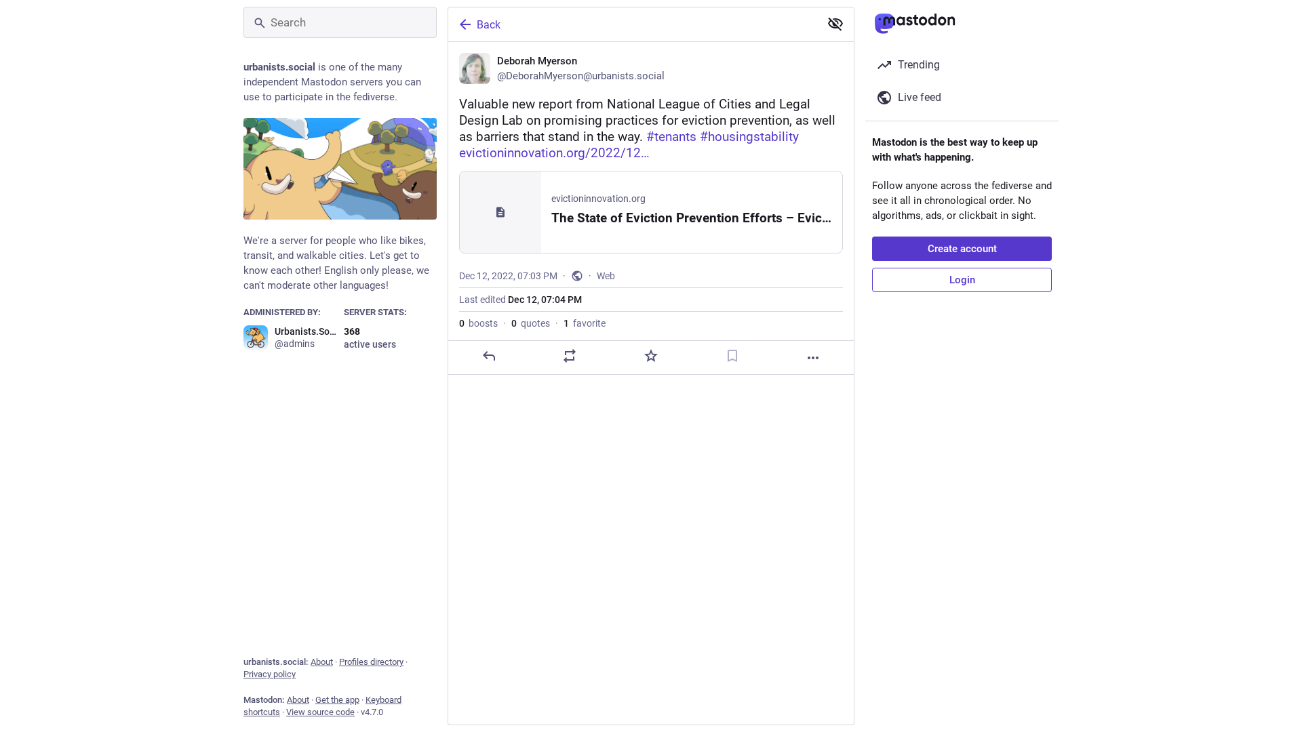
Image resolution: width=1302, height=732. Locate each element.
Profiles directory (371, 662)
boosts (478, 323)
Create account (962, 249)
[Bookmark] (732, 356)
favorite (585, 323)
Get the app (337, 700)
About (322, 662)
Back (488, 24)
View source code (320, 712)
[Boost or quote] (569, 356)
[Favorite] (651, 356)
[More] (813, 358)
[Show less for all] (835, 23)
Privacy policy (269, 674)
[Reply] (489, 356)
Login (962, 280)
